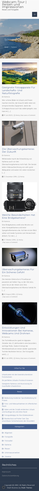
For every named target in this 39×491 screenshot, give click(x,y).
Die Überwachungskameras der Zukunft (18, 150)
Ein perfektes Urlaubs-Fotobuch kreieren (17, 380)
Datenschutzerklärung (10, 476)
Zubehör (8, 457)
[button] (3, 487)
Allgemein (8, 433)
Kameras (7, 97)
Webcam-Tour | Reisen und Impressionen (14, 4)
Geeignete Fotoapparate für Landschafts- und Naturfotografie (18, 90)
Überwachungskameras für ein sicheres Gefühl (18, 271)
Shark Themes (26, 488)
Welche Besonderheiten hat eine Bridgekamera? (18, 216)
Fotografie (9, 437)
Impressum (6, 472)
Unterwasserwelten (12, 453)
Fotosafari (8, 441)
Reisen (7, 449)
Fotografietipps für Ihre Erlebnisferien (18, 415)
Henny (18, 115)
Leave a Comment (29, 115)
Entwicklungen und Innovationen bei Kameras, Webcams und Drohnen (18, 330)
